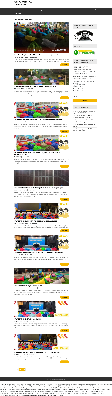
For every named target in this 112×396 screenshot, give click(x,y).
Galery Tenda (26, 10)
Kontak (35, 10)
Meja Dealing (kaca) (45, 10)
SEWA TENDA (18, 13)
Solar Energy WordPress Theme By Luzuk (56, 379)
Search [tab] (84, 100)
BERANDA (17, 10)
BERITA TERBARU (80, 10)
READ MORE (65, 65)
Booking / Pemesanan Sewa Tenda (63, 10)
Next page (22, 369)
